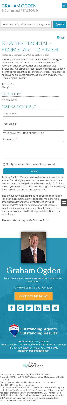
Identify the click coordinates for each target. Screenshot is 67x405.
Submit (33, 171)
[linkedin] (37, 308)
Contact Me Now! (33, 296)
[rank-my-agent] (55, 308)
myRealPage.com (34, 366)
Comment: (9, 138)
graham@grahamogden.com (33, 350)
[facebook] (11, 308)
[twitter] (29, 308)
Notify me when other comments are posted (30, 164)
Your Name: (10, 113)
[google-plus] (20, 308)
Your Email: (9, 123)
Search (60, 24)
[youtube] (46, 308)
